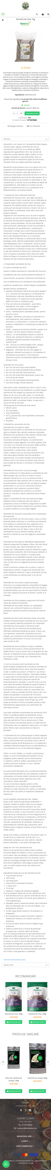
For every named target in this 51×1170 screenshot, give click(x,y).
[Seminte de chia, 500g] (37, 996)
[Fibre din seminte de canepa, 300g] (13, 1057)
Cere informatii (34, 126)
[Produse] (3, 15)
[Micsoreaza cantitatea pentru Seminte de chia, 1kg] (14, 113)
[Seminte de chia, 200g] (13, 996)
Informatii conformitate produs (15, 960)
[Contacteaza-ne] (37, 14)
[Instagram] (30, 1110)
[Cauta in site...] (48, 14)
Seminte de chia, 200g (13, 1014)
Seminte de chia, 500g (37, 1014)
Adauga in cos (32, 113)
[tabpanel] (25, 46)
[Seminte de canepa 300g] (37, 1058)
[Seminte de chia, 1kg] (25, 46)
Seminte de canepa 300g (37, 1078)
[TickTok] (25, 1110)
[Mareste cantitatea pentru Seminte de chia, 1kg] (21, 113)
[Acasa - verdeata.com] (25, 6)
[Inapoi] (2, 19)
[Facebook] (21, 1110)
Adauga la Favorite (16, 126)
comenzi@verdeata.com (27, 1128)
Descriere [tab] (7, 139)
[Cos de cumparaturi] (42, 14)
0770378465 (26, 1125)
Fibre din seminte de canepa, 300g (13, 1079)
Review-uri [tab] (8, 965)
